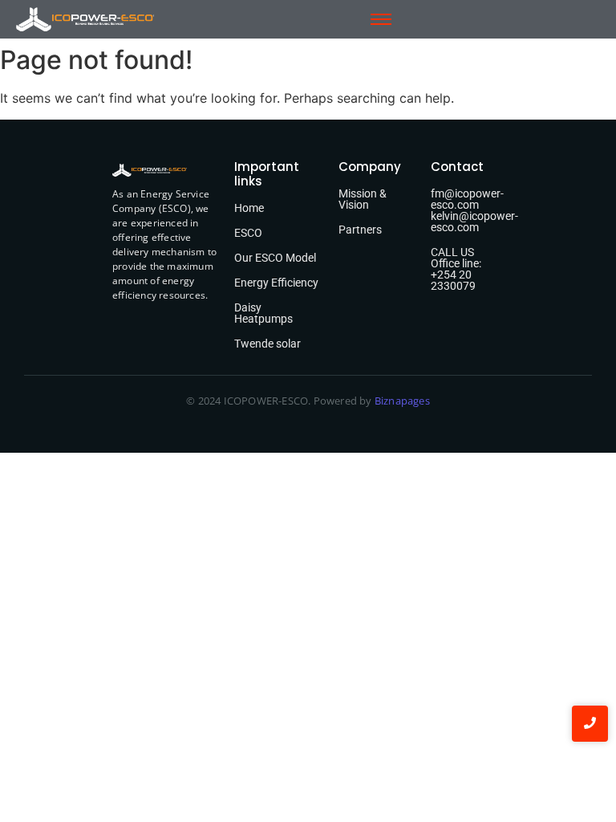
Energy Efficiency (276, 282)
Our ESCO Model (275, 257)
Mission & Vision (362, 199)
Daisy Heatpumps (263, 313)
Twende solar (267, 343)
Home (249, 207)
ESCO (248, 232)
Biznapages (401, 400)
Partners (360, 229)
